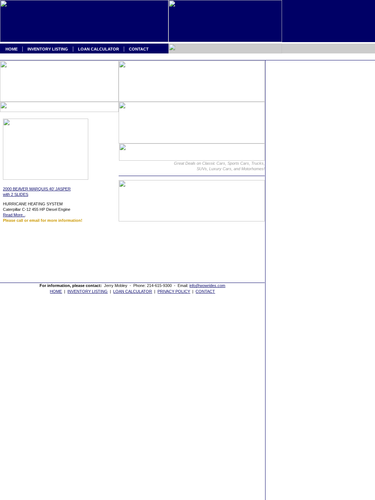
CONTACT (139, 49)
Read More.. (14, 215)
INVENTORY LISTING (47, 49)
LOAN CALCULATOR (98, 49)
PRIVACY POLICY (173, 291)
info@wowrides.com (207, 285)
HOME (9, 49)
